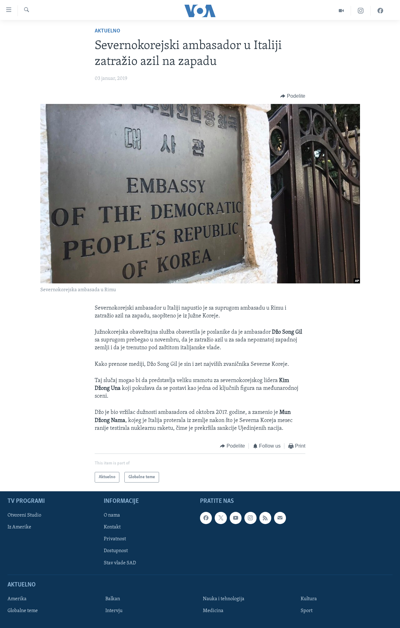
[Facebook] (380, 11)
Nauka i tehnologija (223, 598)
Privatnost (115, 539)
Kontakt (112, 527)
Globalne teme (23, 610)
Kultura (309, 598)
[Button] (292, 96)
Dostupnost (116, 551)
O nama (112, 515)
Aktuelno (107, 31)
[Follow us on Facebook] (206, 518)
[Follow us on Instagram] (250, 518)
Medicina (213, 610)
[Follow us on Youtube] (236, 518)
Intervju (113, 610)
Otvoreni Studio (24, 515)
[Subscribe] (280, 518)
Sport (306, 610)
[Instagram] (361, 11)
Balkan (112, 598)
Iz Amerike (19, 527)
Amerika (17, 598)
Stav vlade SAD (120, 563)
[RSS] (265, 518)
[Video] (341, 11)
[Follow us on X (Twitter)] (221, 518)
